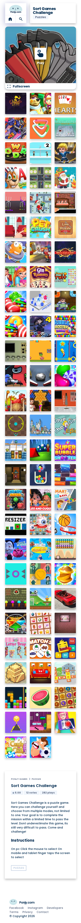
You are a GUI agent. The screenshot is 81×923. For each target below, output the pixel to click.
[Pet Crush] (40, 227)
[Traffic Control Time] (40, 177)
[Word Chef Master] (16, 153)
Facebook (16, 908)
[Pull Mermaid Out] (65, 351)
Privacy (27, 912)
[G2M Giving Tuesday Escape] (40, 673)
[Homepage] (16, 9)
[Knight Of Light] (16, 103)
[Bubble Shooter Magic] (40, 400)
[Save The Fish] (16, 252)
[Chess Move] (40, 301)
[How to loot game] (16, 623)
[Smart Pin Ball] (65, 499)
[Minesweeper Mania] (65, 128)
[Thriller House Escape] (65, 202)
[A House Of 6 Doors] (40, 722)
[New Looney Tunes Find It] (40, 549)
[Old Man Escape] (40, 450)
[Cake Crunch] (65, 574)
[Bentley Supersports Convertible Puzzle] (65, 598)
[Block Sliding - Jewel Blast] (65, 475)
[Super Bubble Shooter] (65, 450)
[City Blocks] (16, 673)
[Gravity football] (40, 598)
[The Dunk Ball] (65, 524)
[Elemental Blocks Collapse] (65, 697)
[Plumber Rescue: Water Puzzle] (65, 301)
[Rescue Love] (40, 153)
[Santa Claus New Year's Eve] (65, 177)
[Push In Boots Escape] (16, 351)
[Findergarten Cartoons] (16, 400)
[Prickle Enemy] (16, 574)
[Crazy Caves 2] (16, 499)
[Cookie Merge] (65, 376)
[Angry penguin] (16, 450)
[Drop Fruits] (40, 697)
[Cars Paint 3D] (40, 128)
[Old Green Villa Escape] (16, 598)
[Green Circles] (16, 425)
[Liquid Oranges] (16, 722)
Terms (13, 912)
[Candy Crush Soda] (16, 747)
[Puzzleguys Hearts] (65, 103)
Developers (55, 908)
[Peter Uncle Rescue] (16, 475)
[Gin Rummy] (40, 276)
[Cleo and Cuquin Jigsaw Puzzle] (40, 499)
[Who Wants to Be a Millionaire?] (65, 252)
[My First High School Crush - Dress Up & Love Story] (16, 276)
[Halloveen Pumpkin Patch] (16, 549)
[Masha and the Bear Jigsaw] (40, 103)
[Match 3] (40, 648)
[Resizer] (16, 524)
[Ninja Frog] (40, 351)
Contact (43, 912)
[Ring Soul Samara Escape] (65, 400)
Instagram (35, 908)
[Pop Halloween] (40, 524)
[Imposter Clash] (16, 376)
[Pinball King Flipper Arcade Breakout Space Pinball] (40, 376)
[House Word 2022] (65, 673)
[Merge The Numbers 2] (65, 648)
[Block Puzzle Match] (16, 697)
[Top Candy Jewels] (16, 301)
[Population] (40, 425)
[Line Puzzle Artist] (65, 227)
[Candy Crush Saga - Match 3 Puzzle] (16, 326)
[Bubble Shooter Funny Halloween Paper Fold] (40, 326)
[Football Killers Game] (40, 747)
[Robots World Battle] (16, 128)
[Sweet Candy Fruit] (65, 276)
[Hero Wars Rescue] (65, 153)
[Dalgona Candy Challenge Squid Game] (40, 574)
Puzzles (36, 779)
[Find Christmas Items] (40, 623)
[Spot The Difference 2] (16, 227)
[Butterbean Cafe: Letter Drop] (16, 648)
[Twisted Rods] (16, 202)
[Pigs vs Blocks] (65, 549)
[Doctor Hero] (65, 722)
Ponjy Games (19, 779)
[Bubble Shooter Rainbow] (65, 326)
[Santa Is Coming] (40, 202)
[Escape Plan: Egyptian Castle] (40, 252)
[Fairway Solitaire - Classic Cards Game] (16, 177)
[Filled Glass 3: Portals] (40, 475)
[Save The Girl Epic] (65, 425)
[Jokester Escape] (65, 623)
